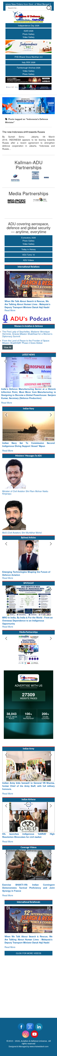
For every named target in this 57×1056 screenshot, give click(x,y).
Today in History (28, 249)
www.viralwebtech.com (39, 1046)
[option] (15, 177)
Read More (10, 310)
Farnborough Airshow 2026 (28, 67)
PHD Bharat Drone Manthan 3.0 (28, 56)
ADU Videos (28, 260)
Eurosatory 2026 (28, 237)
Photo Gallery (28, 34)
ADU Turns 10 (28, 254)
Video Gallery (29, 37)
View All (7, 347)
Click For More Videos (28, 953)
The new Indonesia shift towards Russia (23, 131)
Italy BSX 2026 (28, 62)
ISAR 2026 (28, 30)
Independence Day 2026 (28, 25)
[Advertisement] (28, 984)
